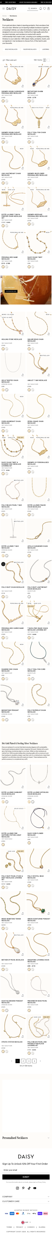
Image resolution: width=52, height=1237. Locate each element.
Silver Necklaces (30, 49)
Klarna (42, 1227)
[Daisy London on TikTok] (29, 1188)
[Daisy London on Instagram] (17, 1188)
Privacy (19, 1227)
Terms (9, 1227)
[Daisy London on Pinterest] (23, 1188)
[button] (48, 8)
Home (4, 16)
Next (40, 1061)
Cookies (31, 1227)
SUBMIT (26, 1177)
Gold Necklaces (11, 49)
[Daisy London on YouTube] (34, 1188)
